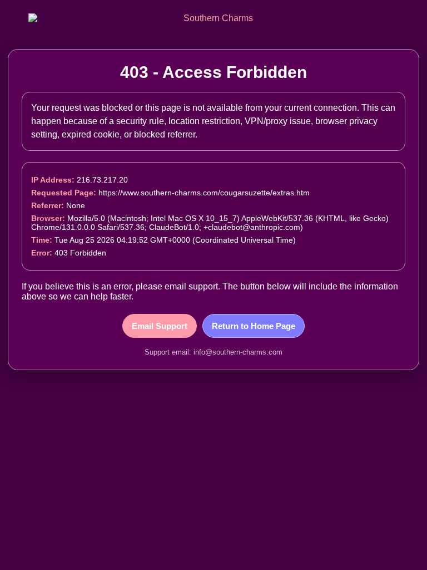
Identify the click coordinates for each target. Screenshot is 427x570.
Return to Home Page (253, 326)
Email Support (159, 326)
